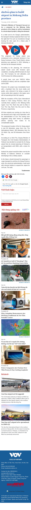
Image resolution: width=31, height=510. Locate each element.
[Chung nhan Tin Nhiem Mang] (15, 491)
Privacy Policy (26, 200)
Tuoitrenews (26, 170)
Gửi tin (6, 204)
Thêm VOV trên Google (10, 180)
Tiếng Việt (26, 2)
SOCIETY (8, 7)
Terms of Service (6, 201)
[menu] (3, 2)
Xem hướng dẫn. (7, 185)
